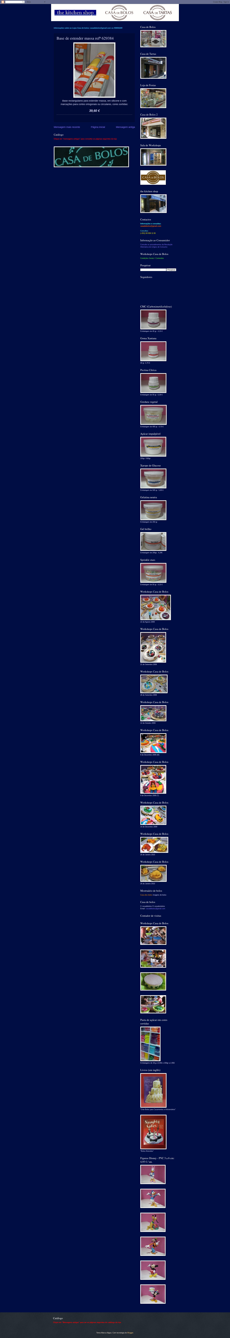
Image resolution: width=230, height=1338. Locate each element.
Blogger (130, 1333)
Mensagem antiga (125, 127)
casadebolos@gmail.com (155, 909)
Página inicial (98, 127)
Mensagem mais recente (67, 127)
